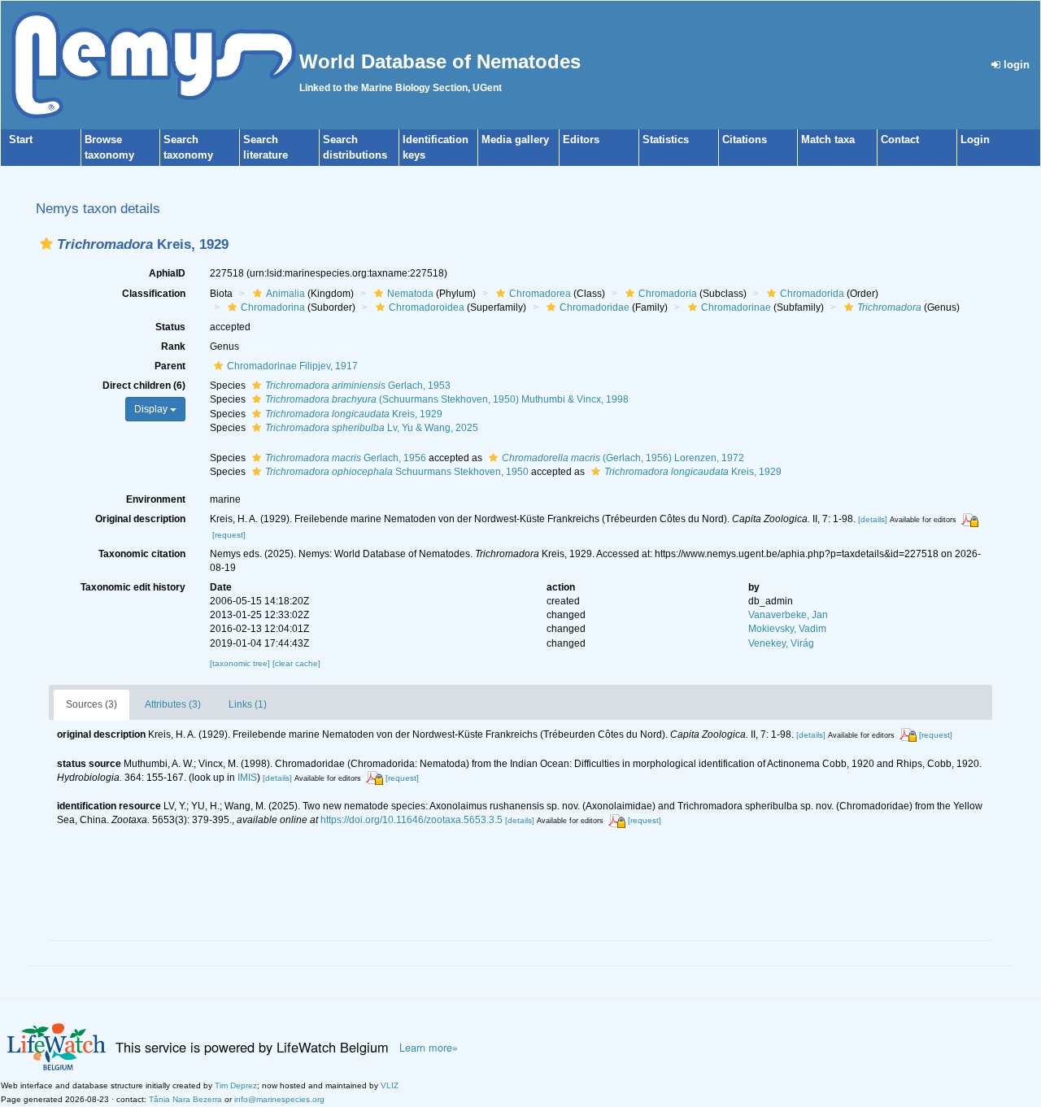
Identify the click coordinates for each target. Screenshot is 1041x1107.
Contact (900, 139)
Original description (140, 519)
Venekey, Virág (781, 643)
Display (152, 409)
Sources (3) (91, 704)
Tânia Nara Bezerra (185, 1099)
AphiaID (167, 273)
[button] (46, 244)
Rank (173, 346)
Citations (744, 139)
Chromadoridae (594, 307)
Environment (155, 499)
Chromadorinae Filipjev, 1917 (292, 366)
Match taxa (828, 139)
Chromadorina (273, 307)
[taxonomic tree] (241, 663)
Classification (153, 293)
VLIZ (390, 1085)
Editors (581, 139)
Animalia (285, 293)
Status (170, 327)
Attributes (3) (173, 704)
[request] (229, 534)
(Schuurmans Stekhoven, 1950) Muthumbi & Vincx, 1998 (447, 399)
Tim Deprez (236, 1085)
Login (975, 139)
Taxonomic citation (141, 554)
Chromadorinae (736, 307)
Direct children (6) (143, 385)
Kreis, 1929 (353, 414)
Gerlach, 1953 (358, 385)
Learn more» (428, 1047)
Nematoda (410, 293)
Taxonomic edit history (133, 587)
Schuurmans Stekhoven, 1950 (397, 471)
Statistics (665, 139)
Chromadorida (812, 293)
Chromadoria (667, 293)
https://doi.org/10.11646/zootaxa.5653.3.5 (411, 820)
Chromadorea (540, 293)
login (1015, 65)
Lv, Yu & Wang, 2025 (371, 428)
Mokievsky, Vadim (787, 628)
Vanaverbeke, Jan (788, 615)
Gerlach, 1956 (345, 458)
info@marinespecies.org (279, 1099)
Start (21, 139)
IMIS (247, 777)
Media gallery (515, 139)
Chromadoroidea (426, 307)
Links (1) (248, 704)
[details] (872, 519)
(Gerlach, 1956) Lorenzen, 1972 (623, 458)
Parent (170, 366)
